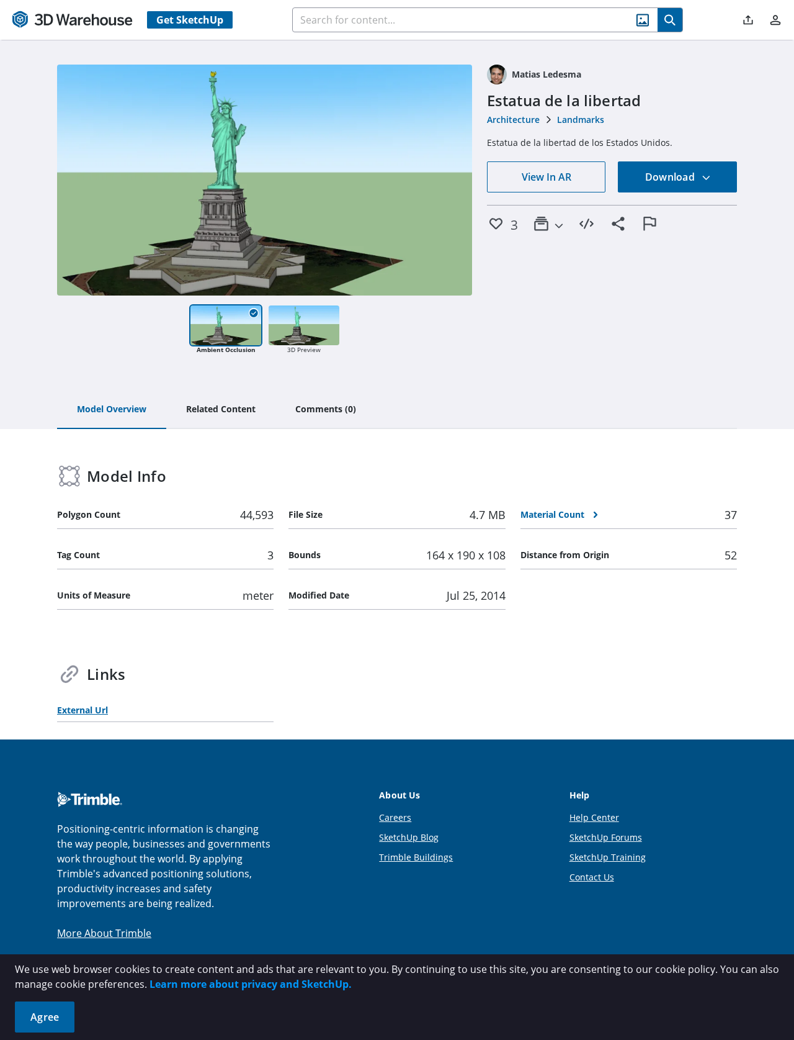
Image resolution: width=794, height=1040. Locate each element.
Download (671, 177)
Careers (395, 817)
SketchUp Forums (605, 837)
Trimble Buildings (416, 857)
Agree (44, 1017)
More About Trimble (104, 933)
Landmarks (580, 119)
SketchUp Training (607, 857)
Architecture (513, 119)
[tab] (111, 410)
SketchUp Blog (409, 837)
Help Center (594, 817)
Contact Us (591, 877)
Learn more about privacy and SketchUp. (250, 984)
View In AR (546, 177)
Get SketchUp (189, 20)
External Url (82, 710)
